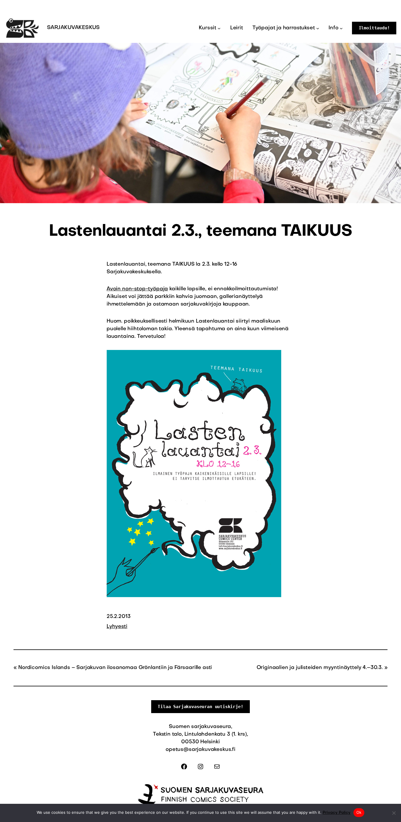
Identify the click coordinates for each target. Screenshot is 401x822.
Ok (359, 812)
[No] (394, 813)
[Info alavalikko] (341, 27)
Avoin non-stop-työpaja (137, 289)
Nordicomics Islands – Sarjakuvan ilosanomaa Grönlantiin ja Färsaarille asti (115, 667)
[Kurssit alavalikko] (219, 27)
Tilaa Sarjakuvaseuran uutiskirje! (200, 706)
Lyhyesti (117, 626)
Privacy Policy (337, 813)
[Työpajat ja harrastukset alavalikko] (317, 27)
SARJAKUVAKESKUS (73, 27)
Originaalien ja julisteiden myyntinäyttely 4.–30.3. (320, 667)
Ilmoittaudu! (374, 28)
